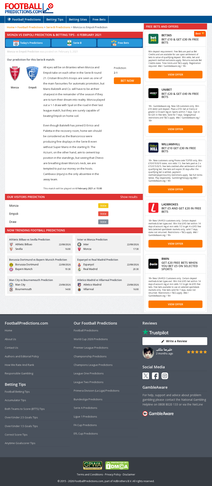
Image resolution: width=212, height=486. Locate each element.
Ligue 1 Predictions (85, 416)
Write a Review (176, 341)
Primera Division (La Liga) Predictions (96, 390)
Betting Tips (54, 19)
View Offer (175, 74)
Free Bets (99, 19)
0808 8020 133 (168, 404)
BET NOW (127, 81)
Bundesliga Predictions (88, 399)
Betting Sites (78, 19)
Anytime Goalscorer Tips (20, 443)
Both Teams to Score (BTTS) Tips (25, 409)
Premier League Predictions (91, 347)
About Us (10, 339)
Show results (128, 197)
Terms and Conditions (90, 474)
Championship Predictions (90, 356)
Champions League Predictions (93, 365)
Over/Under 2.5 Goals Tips (21, 417)
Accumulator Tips (15, 400)
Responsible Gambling (19, 373)
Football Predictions (26, 19)
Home (10, 27)
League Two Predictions (89, 382)
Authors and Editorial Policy (22, 356)
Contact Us (11, 347)
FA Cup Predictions (85, 425)
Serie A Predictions (85, 408)
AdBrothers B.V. (122, 481)
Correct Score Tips (16, 434)
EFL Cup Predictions (86, 433)
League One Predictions (89, 373)
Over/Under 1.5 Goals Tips (21, 426)
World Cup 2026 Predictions (91, 339)
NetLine (197, 404)
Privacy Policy (113, 474)
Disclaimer (129, 474)
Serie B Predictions (58, 27)
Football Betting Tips (17, 391)
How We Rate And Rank (19, 365)
